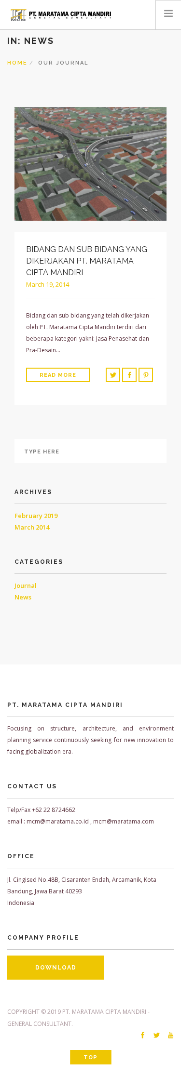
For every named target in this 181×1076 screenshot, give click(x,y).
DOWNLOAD (55, 967)
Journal (25, 585)
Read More (58, 375)
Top (90, 1057)
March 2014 (31, 527)
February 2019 (35, 515)
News (22, 597)
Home (17, 63)
